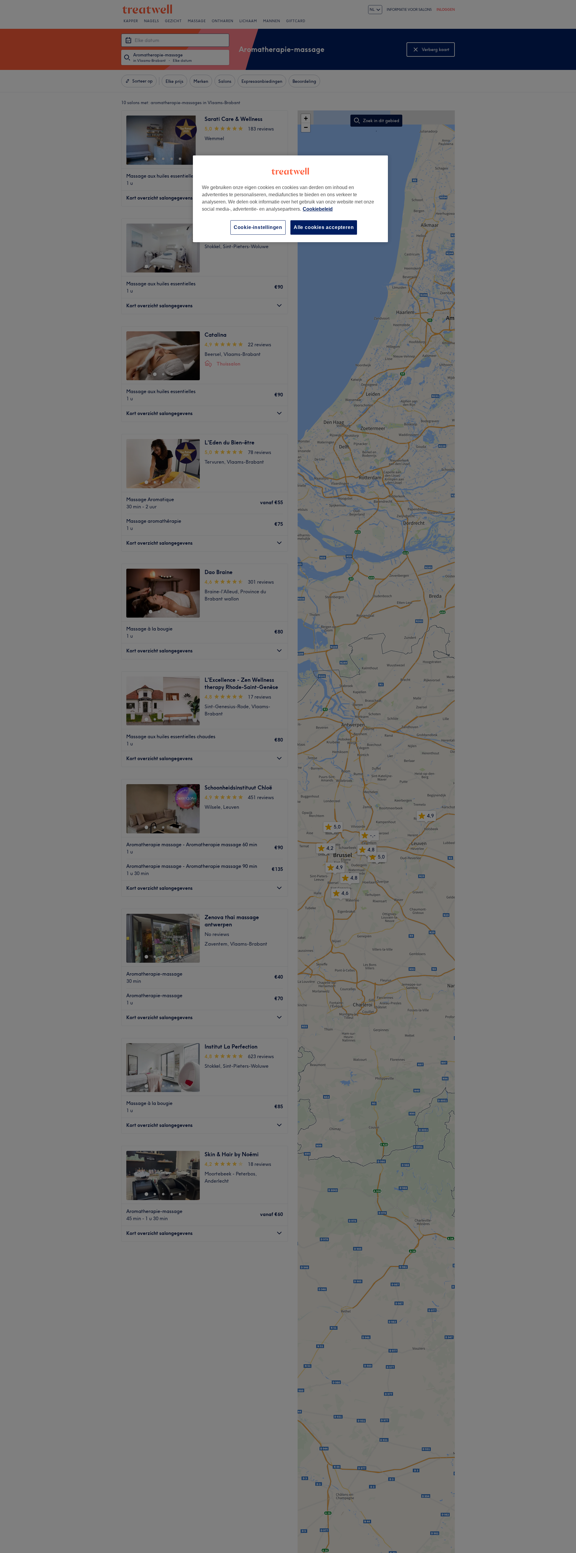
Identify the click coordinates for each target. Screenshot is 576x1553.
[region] (290, 198)
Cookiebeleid (318, 209)
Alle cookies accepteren (324, 227)
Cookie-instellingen (258, 227)
